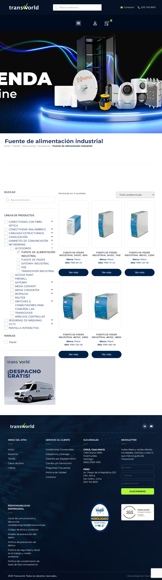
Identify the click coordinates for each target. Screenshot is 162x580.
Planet (12, 342)
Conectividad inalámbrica (27, 229)
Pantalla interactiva (24, 327)
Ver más (73, 272)
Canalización (18, 237)
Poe (23, 267)
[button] (78, 23)
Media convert (25, 286)
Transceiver (23, 312)
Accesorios (44, 146)
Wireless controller (30, 316)
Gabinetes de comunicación (28, 240)
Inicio (7, 146)
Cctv (12, 324)
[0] (107, 24)
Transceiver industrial (37, 271)
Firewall (21, 278)
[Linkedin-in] (145, 426)
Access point (24, 274)
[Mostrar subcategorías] (52, 221)
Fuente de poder (33, 259)
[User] (95, 23)
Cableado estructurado (26, 233)
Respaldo (21, 293)
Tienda (16, 146)
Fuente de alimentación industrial (38, 254)
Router (20, 297)
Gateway (21, 282)
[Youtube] (151, 426)
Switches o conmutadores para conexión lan (29, 305)
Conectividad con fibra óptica (25, 223)
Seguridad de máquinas (25, 320)
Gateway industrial (35, 263)
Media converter (27, 290)
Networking (28, 146)
